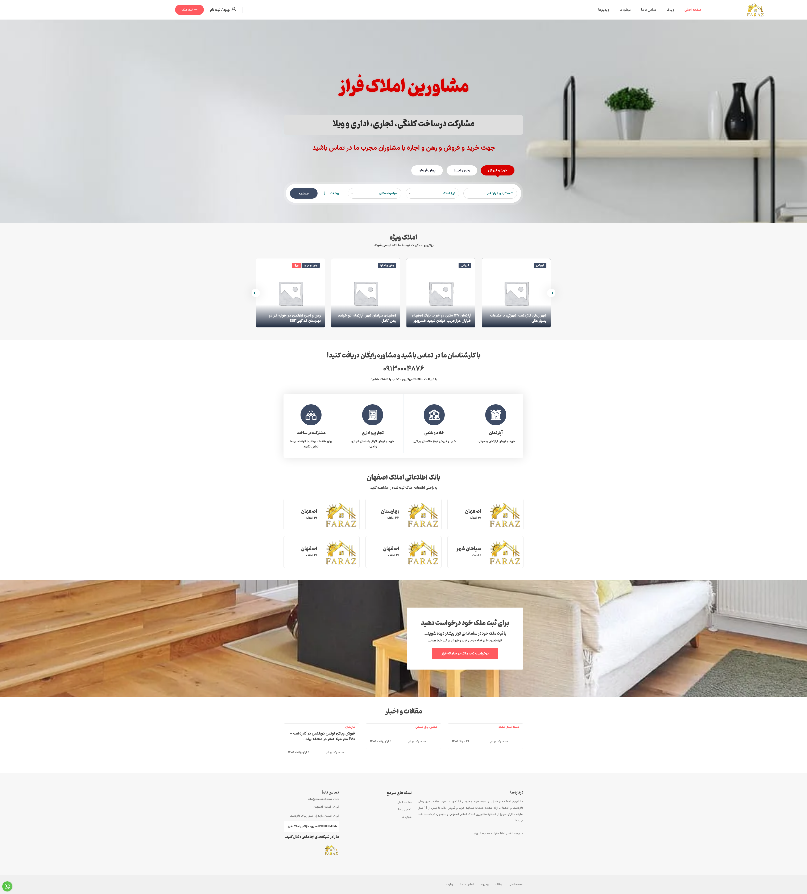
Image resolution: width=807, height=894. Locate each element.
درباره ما (625, 9)
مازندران (350, 727)
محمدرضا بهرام (499, 741)
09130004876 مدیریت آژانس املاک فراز (312, 826)
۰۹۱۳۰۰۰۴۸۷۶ (403, 369)
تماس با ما (648, 9)
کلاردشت (314, 321)
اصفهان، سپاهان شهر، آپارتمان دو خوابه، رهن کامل (442, 318)
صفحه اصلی (692, 9)
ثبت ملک (187, 10)
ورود (226, 9)
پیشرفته (334, 193)
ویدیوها (603, 9)
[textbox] (432, 193)
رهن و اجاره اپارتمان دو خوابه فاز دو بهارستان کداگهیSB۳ (370, 318)
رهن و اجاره (462, 170)
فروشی (540, 265)
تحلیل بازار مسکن (426, 727)
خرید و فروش (497, 170)
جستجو (304, 193)
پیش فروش (427, 170)
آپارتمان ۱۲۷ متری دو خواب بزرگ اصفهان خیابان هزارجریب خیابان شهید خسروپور (516, 318)
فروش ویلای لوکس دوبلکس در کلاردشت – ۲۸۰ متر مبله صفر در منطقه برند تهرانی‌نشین (322, 739)
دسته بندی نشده (508, 727)
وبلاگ (670, 9)
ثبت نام (215, 9)
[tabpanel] (495, 423)
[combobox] (432, 193)
